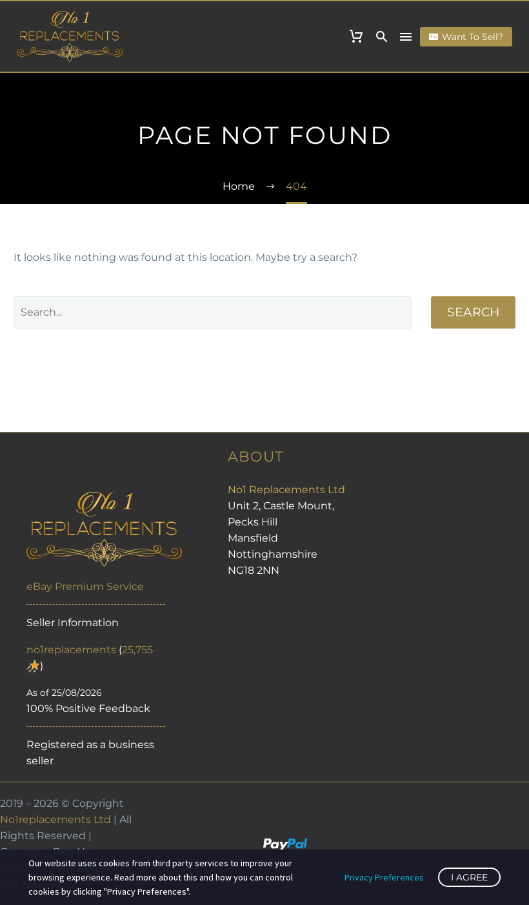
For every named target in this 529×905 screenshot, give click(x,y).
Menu (406, 36)
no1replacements (71, 650)
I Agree (469, 877)
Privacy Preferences (384, 877)
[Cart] (356, 37)
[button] (382, 37)
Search (473, 312)
